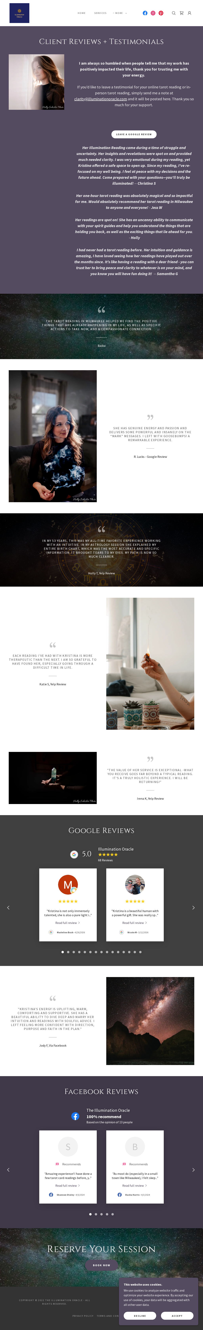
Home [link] (82, 12)
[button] (120, 13)
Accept (177, 1315)
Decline (140, 1315)
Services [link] (100, 12)
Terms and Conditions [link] (113, 1315)
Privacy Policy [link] (83, 1315)
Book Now (101, 1265)
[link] (19, 13)
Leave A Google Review (134, 134)
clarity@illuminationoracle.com (100, 98)
